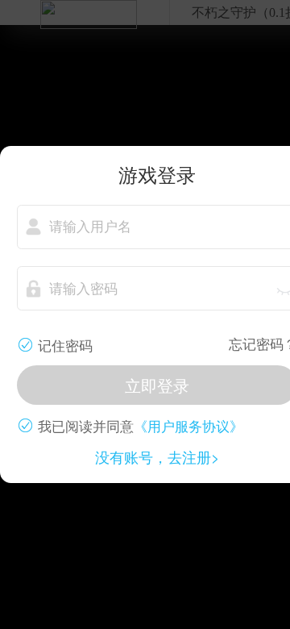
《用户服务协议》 (188, 425)
